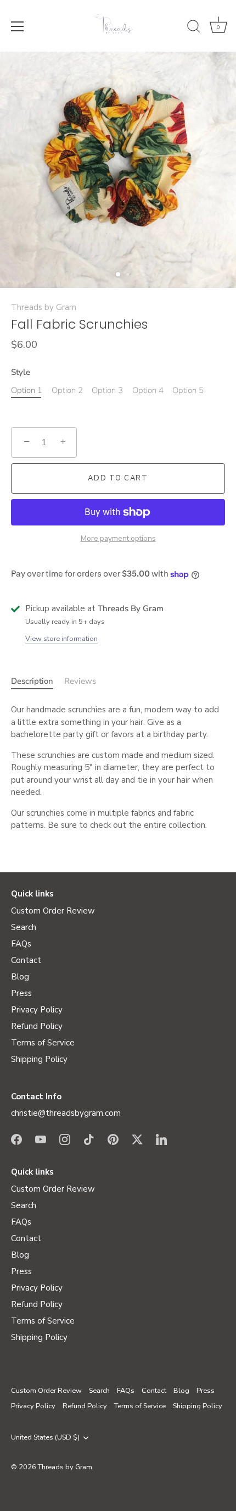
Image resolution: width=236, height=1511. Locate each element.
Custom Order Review (53, 910)
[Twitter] (137, 1138)
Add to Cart (118, 478)
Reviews (80, 681)
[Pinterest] (113, 1138)
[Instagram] (64, 1138)
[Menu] (17, 26)
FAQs (21, 943)
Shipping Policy (39, 1059)
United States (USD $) (45, 1437)
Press (21, 993)
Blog (20, 976)
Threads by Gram (43, 307)
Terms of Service (43, 1042)
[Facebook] (16, 1138)
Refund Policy (37, 1026)
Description (32, 681)
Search (23, 927)
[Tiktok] (88, 1138)
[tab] (37, 681)
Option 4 (148, 390)
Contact (26, 960)
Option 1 (26, 390)
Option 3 (107, 390)
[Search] (194, 28)
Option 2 (67, 390)
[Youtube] (40, 1138)
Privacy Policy (37, 1009)
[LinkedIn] (161, 1138)
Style (20, 372)
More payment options (118, 538)
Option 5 (188, 390)
